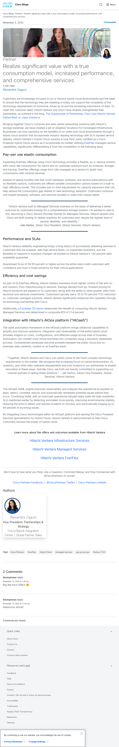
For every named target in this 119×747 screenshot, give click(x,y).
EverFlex (89, 143)
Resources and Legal (18, 665)
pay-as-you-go (82, 552)
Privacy (10, 689)
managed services (63, 552)
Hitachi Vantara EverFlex (59, 458)
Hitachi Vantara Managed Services (59, 449)
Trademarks (12, 706)
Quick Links (13, 631)
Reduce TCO (99, 552)
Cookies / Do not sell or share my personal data (29, 695)
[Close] (81, 733)
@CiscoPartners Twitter (61, 483)
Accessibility (12, 700)
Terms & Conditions (16, 684)
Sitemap (11, 722)
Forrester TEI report (31, 309)
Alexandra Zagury (14, 89)
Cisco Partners (17, 552)
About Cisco (12, 639)
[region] (42, 738)
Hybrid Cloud (46, 552)
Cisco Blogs (22, 4)
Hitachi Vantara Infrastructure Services (59, 440)
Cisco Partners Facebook (28, 483)
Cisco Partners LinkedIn (92, 483)
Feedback (11, 673)
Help (9, 678)
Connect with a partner (17, 655)
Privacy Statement (13, 741)
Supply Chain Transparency (19, 711)
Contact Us (12, 644)
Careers (10, 650)
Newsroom (12, 717)
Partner (18, 13)
